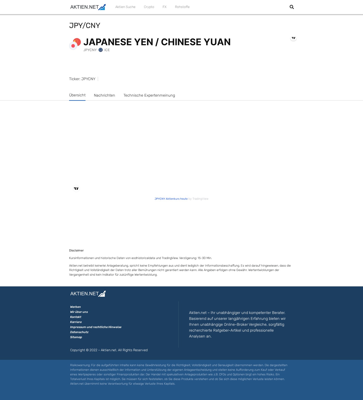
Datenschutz (79, 332)
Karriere (76, 322)
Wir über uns (79, 312)
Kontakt (75, 317)
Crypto (149, 7)
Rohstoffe (182, 7)
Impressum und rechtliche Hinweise (95, 327)
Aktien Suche (125, 7)
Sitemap (76, 337)
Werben (75, 307)
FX (165, 7)
